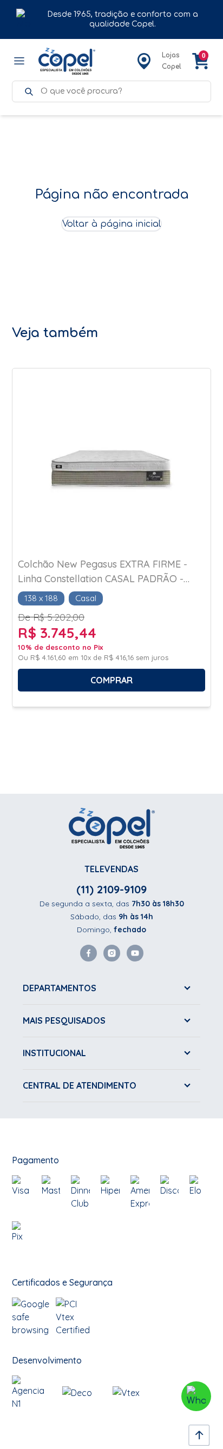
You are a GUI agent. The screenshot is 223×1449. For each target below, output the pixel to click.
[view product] (111, 468)
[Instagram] (111, 953)
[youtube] (135, 953)
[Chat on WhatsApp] (196, 1396)
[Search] (28, 91)
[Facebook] (88, 953)
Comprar (111, 680)
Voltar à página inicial (111, 224)
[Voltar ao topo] (195, 1432)
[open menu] (20, 61)
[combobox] (120, 91)
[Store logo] (66, 61)
